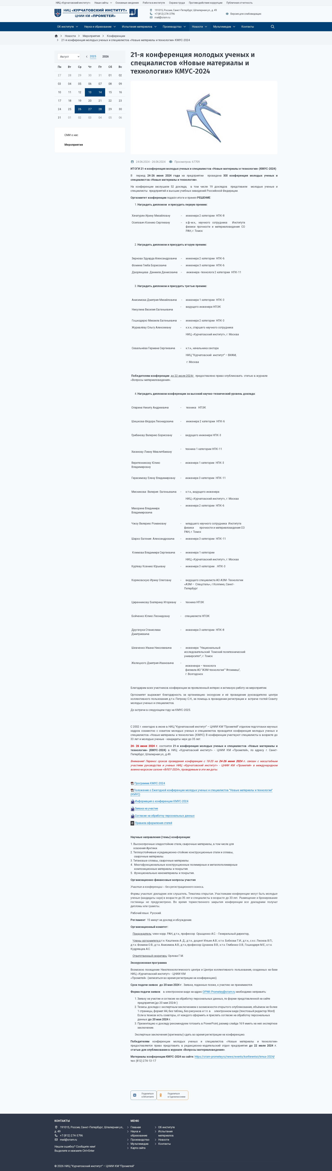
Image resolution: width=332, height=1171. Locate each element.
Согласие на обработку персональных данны (164, 815)
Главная (136, 1127)
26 (79, 109)
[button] (204, 150)
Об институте (166, 1127)
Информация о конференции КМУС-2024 (161, 801)
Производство (140, 1139)
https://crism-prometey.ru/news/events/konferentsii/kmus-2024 (235, 1056)
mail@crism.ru (162, 17)
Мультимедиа (139, 1143)
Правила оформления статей (153, 823)
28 (100, 109)
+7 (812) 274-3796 (165, 13)
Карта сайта (138, 1148)
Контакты (164, 1143)
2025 (93, 56)
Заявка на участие (146, 808)
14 (100, 92)
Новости (163, 1139)
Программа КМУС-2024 (149, 783)
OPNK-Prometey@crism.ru (219, 991)
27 (89, 109)
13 (89, 92)
